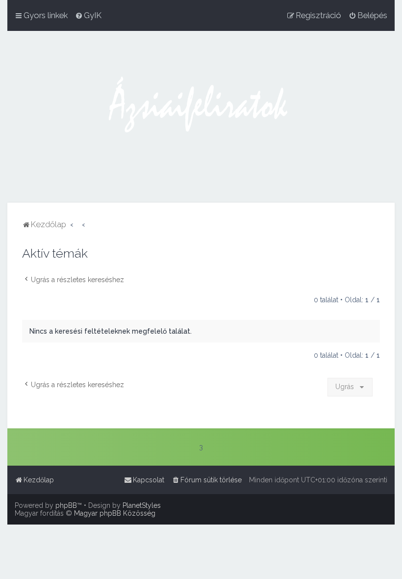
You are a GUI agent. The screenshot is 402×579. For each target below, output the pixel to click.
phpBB (66, 505)
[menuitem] (88, 15)
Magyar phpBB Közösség (114, 513)
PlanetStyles (142, 505)
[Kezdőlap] (201, 116)
